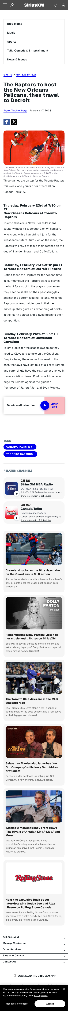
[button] (6, 122)
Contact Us (9, 961)
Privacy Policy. (41, 995)
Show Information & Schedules (36, 496)
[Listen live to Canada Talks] (11, 512)
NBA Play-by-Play (26, 74)
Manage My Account (15, 943)
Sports (12, 41)
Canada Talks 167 (19, 446)
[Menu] (5, 5)
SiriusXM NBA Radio (37, 484)
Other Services (12, 949)
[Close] (64, 989)
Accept (50, 1003)
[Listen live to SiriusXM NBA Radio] (11, 488)
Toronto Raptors (19, 454)
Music (11, 33)
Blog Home (14, 24)
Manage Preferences (17, 1003)
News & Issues (17, 59)
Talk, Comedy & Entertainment (27, 50)
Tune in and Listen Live (21, 405)
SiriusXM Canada (13, 955)
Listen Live (54, 405)
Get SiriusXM (11, 937)
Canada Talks (31, 509)
